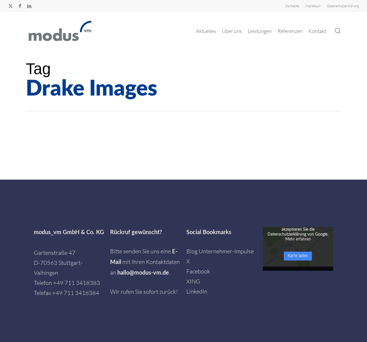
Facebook (198, 271)
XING (193, 281)
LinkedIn (196, 291)
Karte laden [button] (298, 256)
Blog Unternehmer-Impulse (220, 251)
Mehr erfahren (298, 239)
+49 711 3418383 (76, 282)
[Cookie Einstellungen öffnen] (12, 334)
